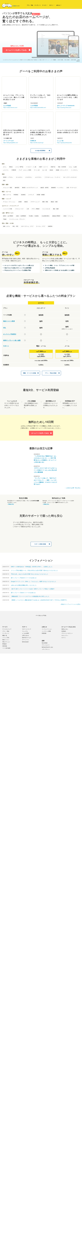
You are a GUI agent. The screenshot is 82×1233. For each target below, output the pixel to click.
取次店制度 (44, 647)
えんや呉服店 (7, 105)
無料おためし (30, 14)
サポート (46, 5)
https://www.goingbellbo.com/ (10, 142)
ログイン (23, 14)
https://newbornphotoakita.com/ (38, 107)
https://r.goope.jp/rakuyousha (64, 142)
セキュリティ (65, 640)
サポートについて (26, 634)
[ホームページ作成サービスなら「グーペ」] (10, 5)
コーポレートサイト (38, 700)
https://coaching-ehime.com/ (64, 107)
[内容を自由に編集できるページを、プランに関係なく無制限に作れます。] (25, 315)
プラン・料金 (24, 5)
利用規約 (64, 636)
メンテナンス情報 (46, 636)
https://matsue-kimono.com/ (10, 107)
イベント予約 (5, 642)
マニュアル (25, 636)
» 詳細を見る (10, 504)
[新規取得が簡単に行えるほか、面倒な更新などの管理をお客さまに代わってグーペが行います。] (25, 321)
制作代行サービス (26, 642)
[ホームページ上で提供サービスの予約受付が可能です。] (25, 334)
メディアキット (46, 654)
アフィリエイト (46, 649)
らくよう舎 (60, 141)
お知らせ (53, 5)
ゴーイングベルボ (8, 141)
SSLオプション (6, 646)
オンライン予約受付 (9, 334)
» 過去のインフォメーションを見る (70, 604)
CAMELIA (33, 141)
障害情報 (44, 638)
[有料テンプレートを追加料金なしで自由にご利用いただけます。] (25, 340)
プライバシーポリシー (67, 638)
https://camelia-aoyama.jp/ (36, 142)
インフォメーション (47, 634)
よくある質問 (25, 638)
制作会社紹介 (25, 646)
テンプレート (32, 5)
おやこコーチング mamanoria (65, 105)
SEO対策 (4, 650)
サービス (39, 5)
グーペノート (25, 644)
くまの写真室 (34, 105)
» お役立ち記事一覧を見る (72, 488)
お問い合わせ (25, 640)
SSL (4, 328)
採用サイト (46, 700)
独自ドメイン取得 (9, 321)
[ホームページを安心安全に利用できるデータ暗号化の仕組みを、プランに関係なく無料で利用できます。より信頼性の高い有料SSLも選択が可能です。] (25, 327)
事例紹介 (4, 648)
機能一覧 (4, 640)
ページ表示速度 (6, 653)
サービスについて (6, 634)
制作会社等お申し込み (47, 652)
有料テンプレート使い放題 (11, 340)
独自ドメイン (5, 644)
